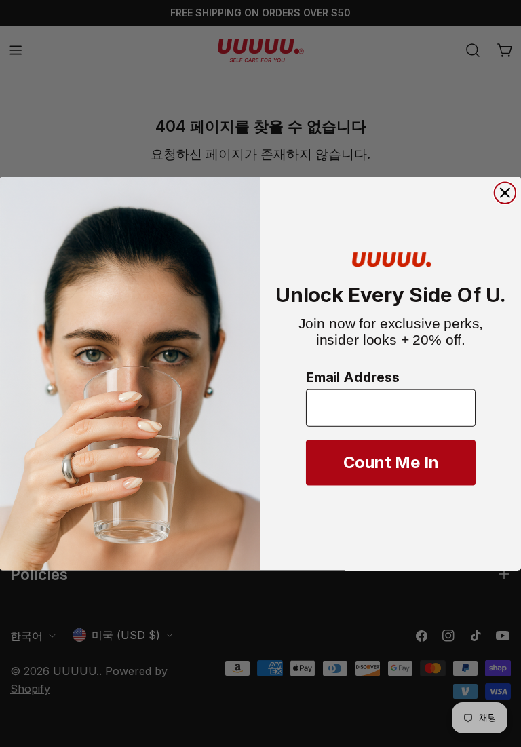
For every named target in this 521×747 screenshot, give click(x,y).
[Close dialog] (505, 193)
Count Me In (391, 463)
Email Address (353, 378)
